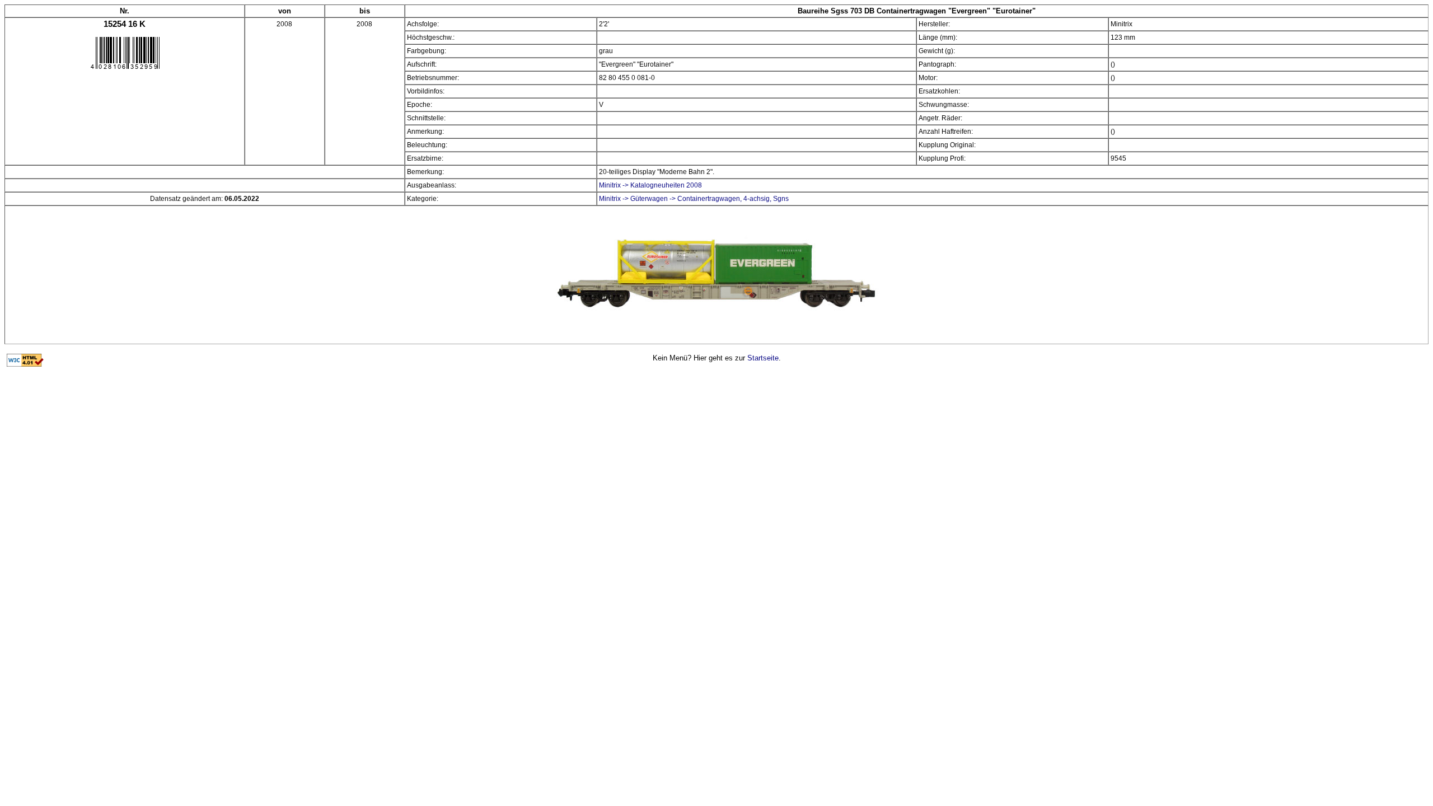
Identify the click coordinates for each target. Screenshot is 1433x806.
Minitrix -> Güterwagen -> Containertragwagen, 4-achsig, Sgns (694, 199)
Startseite (763, 358)
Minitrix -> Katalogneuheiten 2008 (650, 185)
